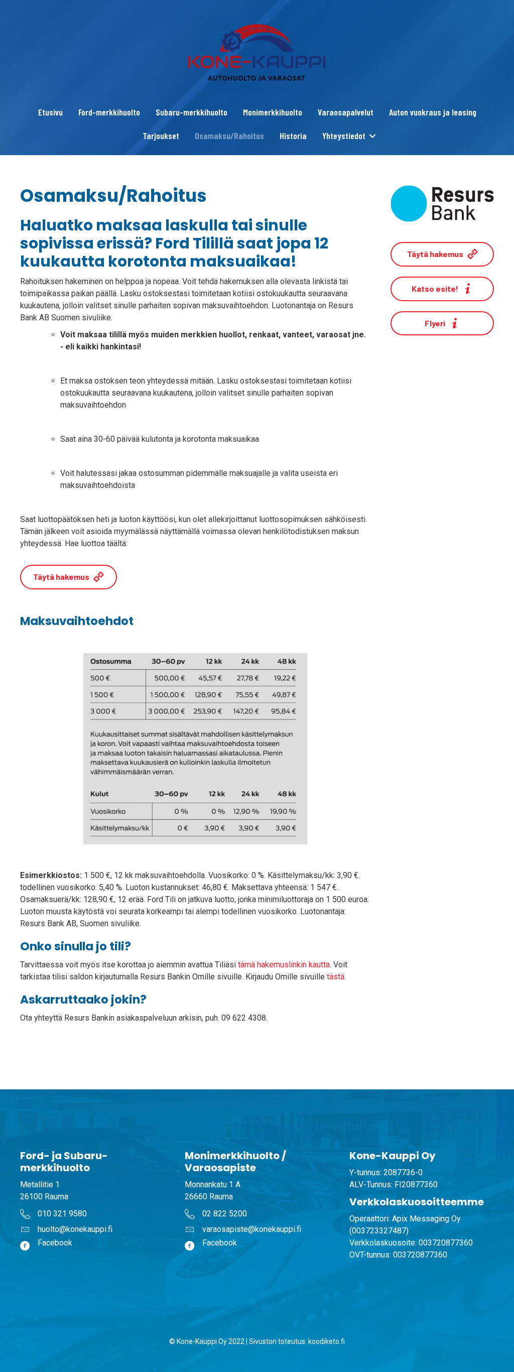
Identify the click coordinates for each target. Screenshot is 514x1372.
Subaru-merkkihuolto (191, 111)
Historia (293, 135)
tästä (335, 976)
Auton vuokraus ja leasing (432, 111)
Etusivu (50, 111)
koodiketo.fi (326, 1341)
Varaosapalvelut (345, 111)
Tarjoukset (161, 135)
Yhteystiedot (343, 135)
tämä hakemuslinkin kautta (284, 964)
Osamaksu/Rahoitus (229, 135)
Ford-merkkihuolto (109, 111)
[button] (372, 136)
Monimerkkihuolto (272, 111)
